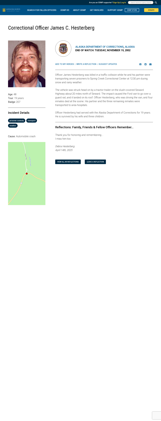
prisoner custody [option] (17, 121)
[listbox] (26, 123)
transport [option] (31, 121)
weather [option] (13, 126)
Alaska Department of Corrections (99, 46)
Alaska (130, 46)
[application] (26, 173)
